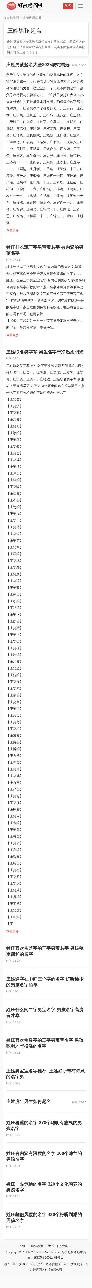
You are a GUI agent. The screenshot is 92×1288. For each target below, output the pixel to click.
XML (23, 1245)
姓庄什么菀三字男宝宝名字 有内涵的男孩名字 (45, 250)
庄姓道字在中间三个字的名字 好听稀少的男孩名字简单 (45, 981)
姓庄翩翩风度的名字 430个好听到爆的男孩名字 (44, 1217)
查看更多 (12, 230)
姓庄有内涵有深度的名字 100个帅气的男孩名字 (44, 1156)
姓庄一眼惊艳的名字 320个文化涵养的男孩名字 (44, 1187)
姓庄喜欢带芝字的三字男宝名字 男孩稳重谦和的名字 (45, 951)
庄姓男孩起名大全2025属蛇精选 (38, 64)
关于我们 (65, 1245)
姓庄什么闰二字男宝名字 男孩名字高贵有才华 (45, 1012)
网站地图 (37, 1245)
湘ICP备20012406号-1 (48, 1257)
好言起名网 (11, 17)
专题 (51, 1245)
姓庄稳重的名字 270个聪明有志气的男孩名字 (44, 1125)
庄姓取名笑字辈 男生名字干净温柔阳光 (45, 351)
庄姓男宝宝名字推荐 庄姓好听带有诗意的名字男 (45, 1073)
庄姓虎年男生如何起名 (28, 1101)
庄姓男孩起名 (32, 17)
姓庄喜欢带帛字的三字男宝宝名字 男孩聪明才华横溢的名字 (45, 1043)
